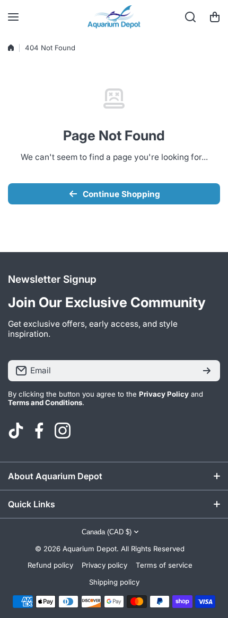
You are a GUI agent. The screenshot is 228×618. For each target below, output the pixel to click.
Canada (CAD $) (106, 532)
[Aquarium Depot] (114, 17)
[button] (214, 17)
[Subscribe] (207, 370)
